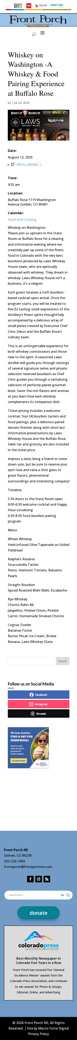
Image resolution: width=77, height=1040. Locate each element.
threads (41, 713)
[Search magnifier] (68, 895)
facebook (41, 694)
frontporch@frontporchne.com (28, 866)
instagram (41, 704)
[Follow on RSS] (47, 879)
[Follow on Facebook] (30, 879)
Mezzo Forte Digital (53, 1028)
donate (38, 912)
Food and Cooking (22, 219)
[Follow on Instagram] (38, 879)
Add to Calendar (27, 164)
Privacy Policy (38, 1034)
